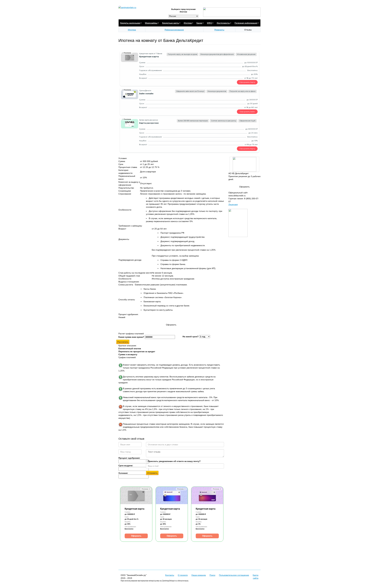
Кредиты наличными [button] (130, 23)
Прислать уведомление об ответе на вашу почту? (174, 461)
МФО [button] (209, 23)
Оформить (136, 536)
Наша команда (198, 575)
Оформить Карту (247, 82)
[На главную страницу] (140, 7)
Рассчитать (122, 342)
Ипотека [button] (188, 23)
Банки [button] (199, 23)
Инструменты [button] (223, 23)
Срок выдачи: (125, 465)
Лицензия (233, 204)
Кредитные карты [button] (170, 23)
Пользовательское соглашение (234, 575)
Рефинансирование (174, 30)
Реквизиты (219, 30)
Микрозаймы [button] (151, 23)
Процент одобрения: (129, 458)
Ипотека (132, 30)
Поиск (212, 575)
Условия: (123, 473)
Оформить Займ (247, 111)
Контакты (169, 575)
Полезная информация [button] (246, 23)
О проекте (183, 575)
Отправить (152, 473)
